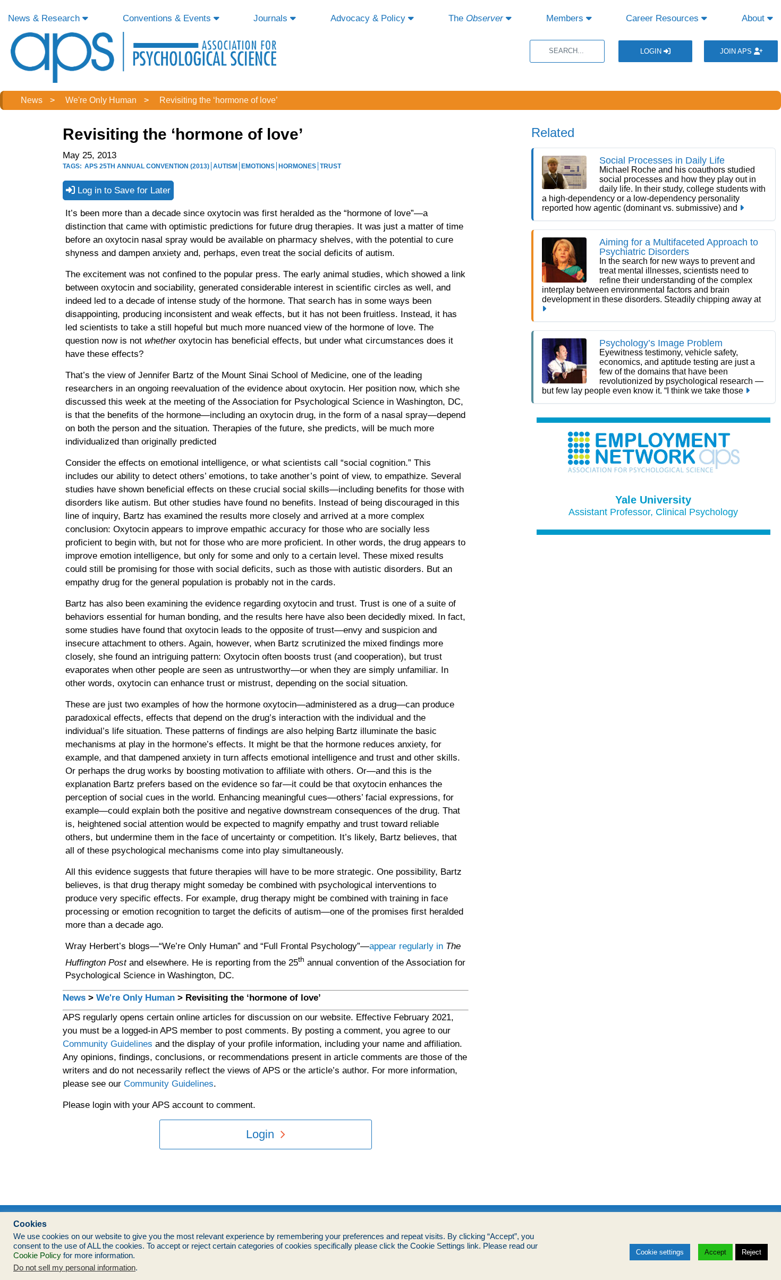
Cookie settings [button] (660, 1252)
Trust (330, 166)
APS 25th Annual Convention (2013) (146, 166)
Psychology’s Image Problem (661, 343)
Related (552, 132)
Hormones (297, 166)
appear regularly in (406, 946)
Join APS (737, 51)
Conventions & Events (168, 18)
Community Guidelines (107, 1044)
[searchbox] (567, 51)
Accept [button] (715, 1252)
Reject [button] (751, 1252)
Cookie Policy (37, 1255)
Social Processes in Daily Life (662, 160)
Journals (271, 18)
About (754, 18)
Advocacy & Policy (369, 18)
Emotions (258, 166)
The (475, 18)
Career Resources (663, 18)
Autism (225, 166)
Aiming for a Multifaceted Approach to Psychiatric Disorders (678, 247)
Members (566, 18)
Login (652, 51)
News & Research (45, 18)
